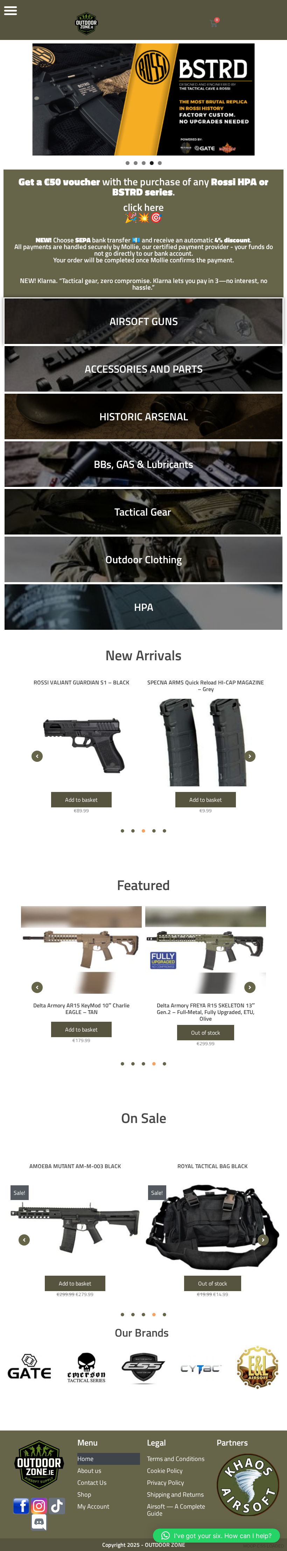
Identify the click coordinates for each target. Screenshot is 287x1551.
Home (85, 1458)
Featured (143, 885)
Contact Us (91, 1482)
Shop (84, 1494)
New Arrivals (143, 655)
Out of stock (212, 1283)
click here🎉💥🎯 (143, 201)
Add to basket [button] (81, 799)
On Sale (143, 1118)
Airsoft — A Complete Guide (176, 1510)
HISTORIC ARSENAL (143, 416)
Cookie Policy (165, 1470)
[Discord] (39, 1522)
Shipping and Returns (175, 1494)
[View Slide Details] (144, 99)
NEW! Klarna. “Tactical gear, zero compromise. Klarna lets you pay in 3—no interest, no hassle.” (143, 283)
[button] (10, 10)
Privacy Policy (165, 1482)
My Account (93, 1506)
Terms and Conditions (175, 1458)
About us (89, 1470)
